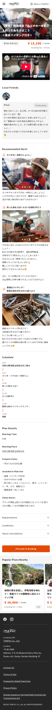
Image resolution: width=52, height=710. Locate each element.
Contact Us (8, 667)
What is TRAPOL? (41, 4)
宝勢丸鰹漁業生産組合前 (13, 451)
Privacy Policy (10, 688)
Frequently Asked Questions (17, 681)
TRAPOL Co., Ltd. (11, 640)
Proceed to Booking (26, 548)
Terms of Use (9, 674)
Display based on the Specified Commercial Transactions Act (24, 696)
